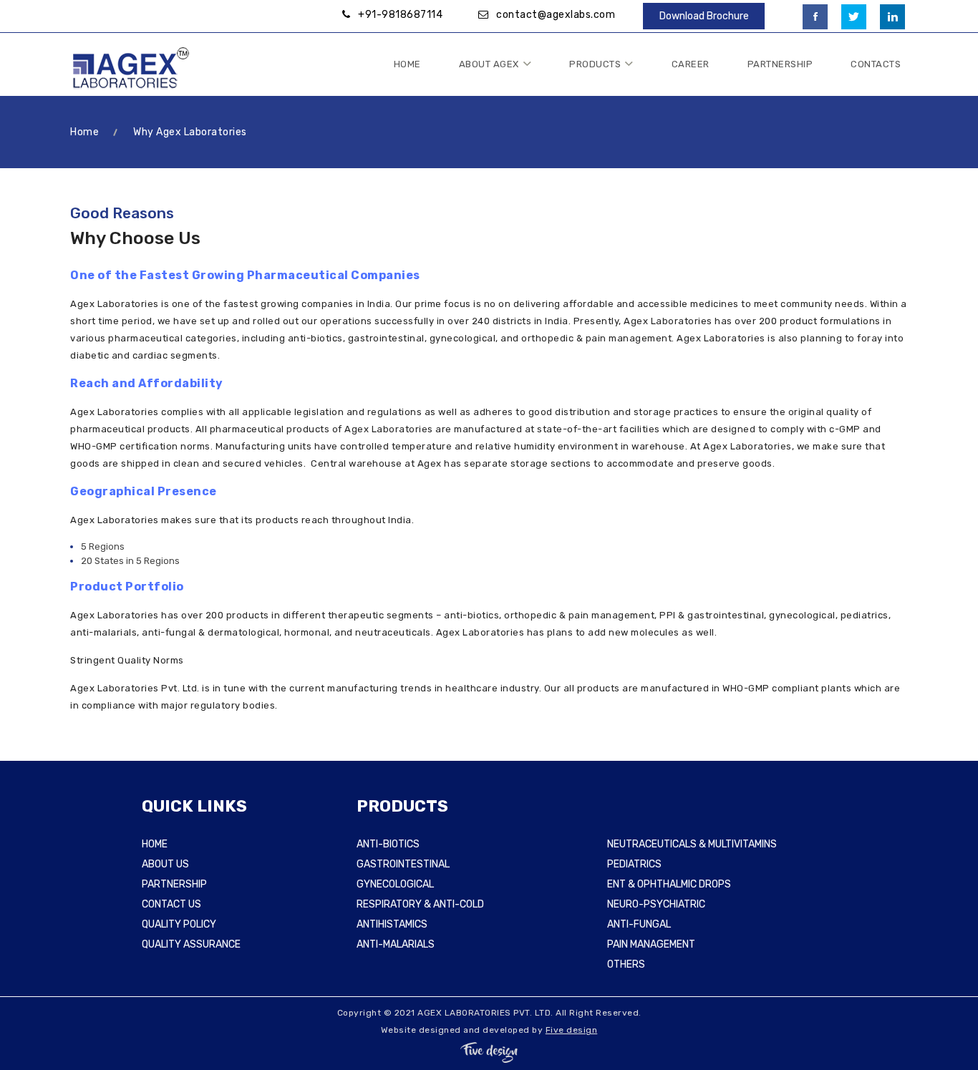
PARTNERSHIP (174, 884)
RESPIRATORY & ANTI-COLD (420, 904)
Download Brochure (704, 16)
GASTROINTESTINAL (403, 864)
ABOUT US (165, 864)
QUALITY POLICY (179, 924)
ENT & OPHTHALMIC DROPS (669, 884)
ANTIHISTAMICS (392, 924)
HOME (155, 844)
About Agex (489, 64)
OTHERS (626, 964)
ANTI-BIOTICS (388, 844)
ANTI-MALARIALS (396, 944)
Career (691, 64)
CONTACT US (171, 904)
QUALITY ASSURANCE (191, 944)
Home (407, 64)
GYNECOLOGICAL (395, 884)
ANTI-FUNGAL (639, 924)
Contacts (876, 64)
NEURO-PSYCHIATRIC (656, 904)
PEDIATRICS (634, 864)
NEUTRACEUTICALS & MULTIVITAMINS (692, 844)
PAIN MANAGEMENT (651, 944)
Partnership (780, 64)
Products (595, 64)
